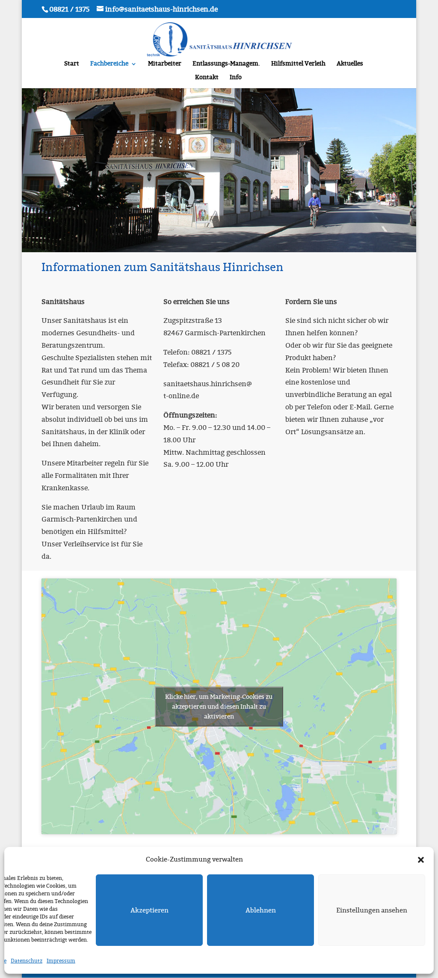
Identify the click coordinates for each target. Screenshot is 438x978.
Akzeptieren (149, 910)
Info (236, 78)
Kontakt (207, 78)
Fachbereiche (109, 64)
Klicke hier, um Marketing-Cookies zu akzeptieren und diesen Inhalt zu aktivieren (218, 706)
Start (71, 64)
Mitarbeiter (164, 64)
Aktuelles (350, 64)
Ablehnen (261, 910)
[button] (421, 860)
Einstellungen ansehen (371, 910)
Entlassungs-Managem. (226, 64)
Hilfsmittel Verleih (298, 64)
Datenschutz (26, 961)
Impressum (61, 961)
